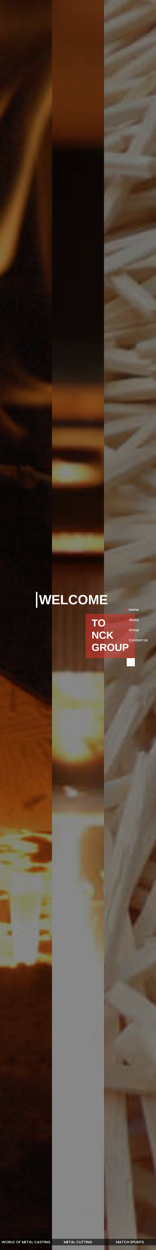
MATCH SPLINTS (130, 1242)
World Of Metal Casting (26, 1242)
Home (134, 609)
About (134, 619)
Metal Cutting (78, 1242)
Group (134, 630)
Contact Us (138, 640)
